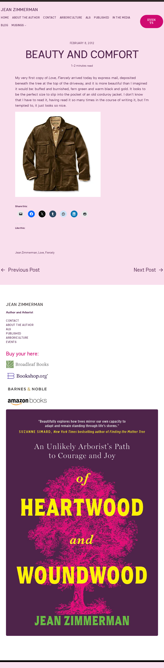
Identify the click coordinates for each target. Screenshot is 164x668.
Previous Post (24, 269)
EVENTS (151, 21)
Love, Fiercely (46, 252)
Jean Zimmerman (19, 9)
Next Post (145, 269)
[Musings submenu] (25, 25)
